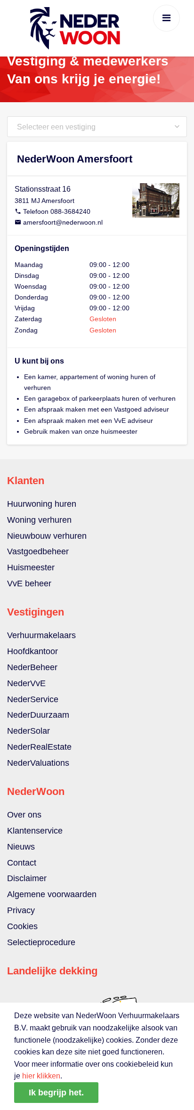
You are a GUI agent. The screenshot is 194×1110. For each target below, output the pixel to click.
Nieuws (21, 846)
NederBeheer (32, 667)
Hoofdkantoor (32, 651)
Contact (21, 862)
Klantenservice (35, 830)
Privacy (21, 910)
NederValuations (38, 763)
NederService (32, 699)
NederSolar (28, 731)
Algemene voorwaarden (52, 894)
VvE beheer (29, 583)
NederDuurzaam (38, 715)
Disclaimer (27, 878)
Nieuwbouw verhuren (47, 536)
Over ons (24, 814)
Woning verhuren (39, 520)
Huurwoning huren (41, 504)
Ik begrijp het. (56, 1092)
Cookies (22, 926)
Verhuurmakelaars (41, 635)
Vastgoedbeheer (38, 551)
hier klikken (41, 1076)
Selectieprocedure (41, 942)
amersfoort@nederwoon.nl (63, 222)
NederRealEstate (39, 747)
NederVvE (26, 683)
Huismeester (31, 567)
